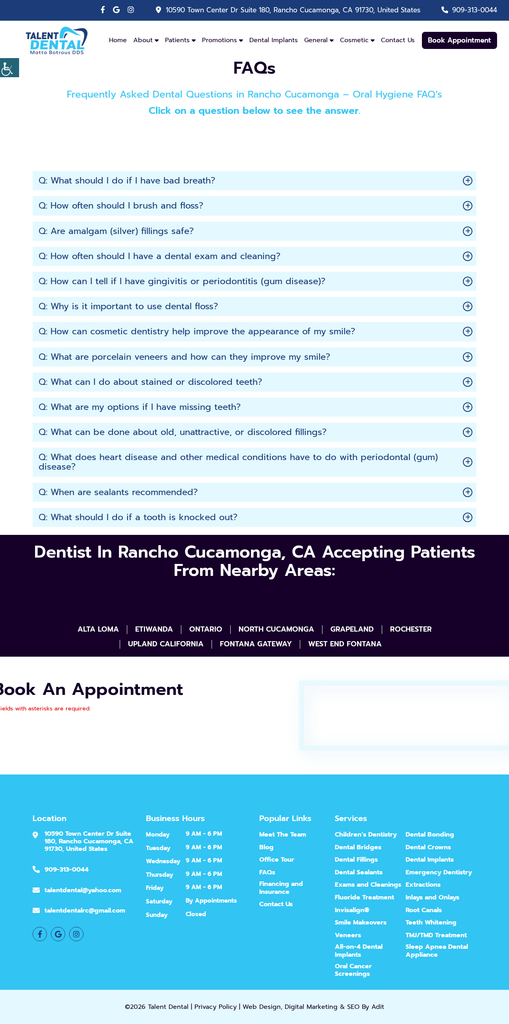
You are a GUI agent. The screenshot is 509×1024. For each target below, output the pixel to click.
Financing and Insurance (281, 887)
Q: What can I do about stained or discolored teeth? (150, 381)
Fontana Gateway (256, 644)
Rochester (411, 629)
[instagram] (131, 10)
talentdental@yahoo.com (83, 890)
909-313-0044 (474, 10)
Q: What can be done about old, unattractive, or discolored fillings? (182, 432)
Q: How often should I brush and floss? (121, 205)
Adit (377, 1007)
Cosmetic (354, 40)
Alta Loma (98, 629)
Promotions (219, 40)
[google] (116, 10)
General (316, 40)
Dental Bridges (358, 847)
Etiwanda (154, 629)
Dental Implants (273, 40)
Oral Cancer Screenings (353, 970)
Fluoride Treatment (364, 897)
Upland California (166, 644)
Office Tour (276, 860)
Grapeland (352, 629)
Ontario (205, 629)
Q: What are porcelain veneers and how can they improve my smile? (184, 356)
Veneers (348, 935)
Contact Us (398, 40)
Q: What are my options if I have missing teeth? (140, 407)
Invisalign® (352, 910)
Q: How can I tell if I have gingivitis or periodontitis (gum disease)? (182, 281)
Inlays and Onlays (432, 897)
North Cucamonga (276, 629)
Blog (266, 847)
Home (118, 40)
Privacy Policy (215, 1007)
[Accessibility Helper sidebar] (9, 67)
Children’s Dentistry (366, 835)
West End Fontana (345, 644)
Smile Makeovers (361, 922)
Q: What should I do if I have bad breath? (127, 180)
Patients (177, 40)
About (143, 40)
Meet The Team (282, 835)
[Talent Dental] (56, 39)
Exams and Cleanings (368, 885)
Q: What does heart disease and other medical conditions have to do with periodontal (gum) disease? (238, 462)
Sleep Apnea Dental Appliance (437, 950)
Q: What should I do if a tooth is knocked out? (138, 517)
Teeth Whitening (431, 922)
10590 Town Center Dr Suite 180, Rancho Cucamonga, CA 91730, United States (293, 10)
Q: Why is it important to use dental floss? (128, 306)
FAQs (267, 872)
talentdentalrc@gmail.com (85, 911)
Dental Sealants (359, 872)
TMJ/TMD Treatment (436, 935)
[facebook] (103, 10)
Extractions (423, 885)
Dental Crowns (428, 847)
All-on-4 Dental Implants (359, 950)
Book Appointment (459, 40)
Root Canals (424, 910)
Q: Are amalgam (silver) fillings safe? (116, 231)
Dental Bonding (430, 835)
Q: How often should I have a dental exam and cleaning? (159, 256)
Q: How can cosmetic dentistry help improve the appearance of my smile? (197, 331)
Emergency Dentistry (439, 872)
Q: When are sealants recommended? (118, 492)
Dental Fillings (356, 860)
